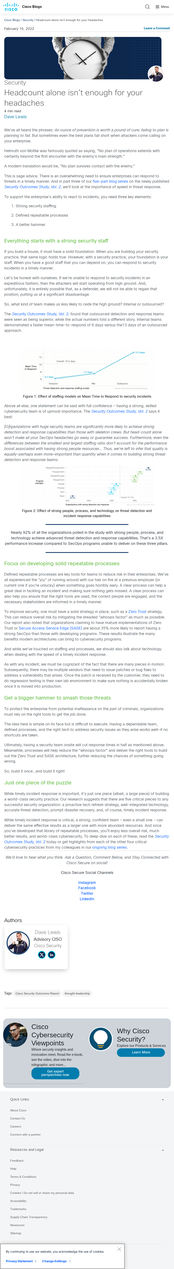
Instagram (87, 883)
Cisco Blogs (32, 6)
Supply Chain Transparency (28, 1217)
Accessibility (18, 1201)
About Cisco (18, 1110)
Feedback (17, 1160)
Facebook (87, 888)
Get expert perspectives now (55, 1073)
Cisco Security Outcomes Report (37, 993)
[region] (62, 1256)
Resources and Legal (27, 1150)
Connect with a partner (25, 1134)
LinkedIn (87, 899)
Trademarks (18, 1209)
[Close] (119, 1249)
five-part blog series (110, 182)
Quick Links (19, 1099)
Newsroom (17, 1225)
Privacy (15, 1184)
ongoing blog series (109, 848)
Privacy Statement (19, 1261)
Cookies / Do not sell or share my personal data (42, 1193)
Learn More (141, 1052)
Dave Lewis (15, 117)
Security (27, 20)
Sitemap (15, 1233)
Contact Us (17, 1118)
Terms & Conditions (23, 1176)
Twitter (87, 894)
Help (13, 1168)
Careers (15, 1126)
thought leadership (77, 993)
